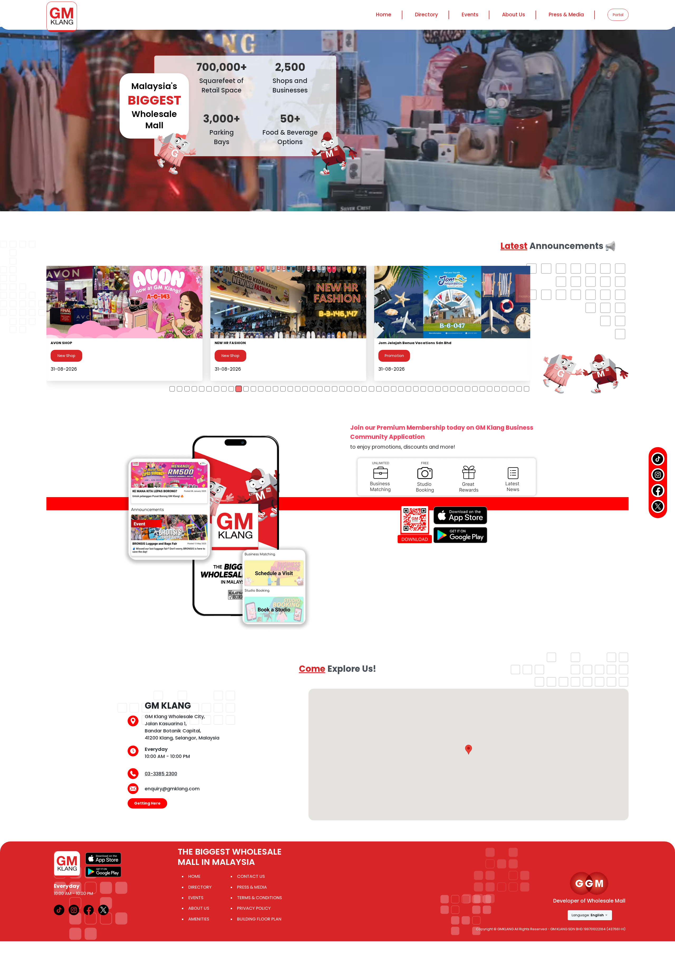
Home (383, 14)
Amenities (198, 919)
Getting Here (147, 803)
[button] (468, 750)
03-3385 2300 (161, 773)
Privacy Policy (254, 908)
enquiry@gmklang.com (172, 788)
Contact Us (251, 876)
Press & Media (566, 14)
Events (470, 14)
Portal (618, 14)
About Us (198, 908)
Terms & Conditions (259, 898)
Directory (200, 887)
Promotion (66, 355)
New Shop (230, 355)
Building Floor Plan (259, 919)
